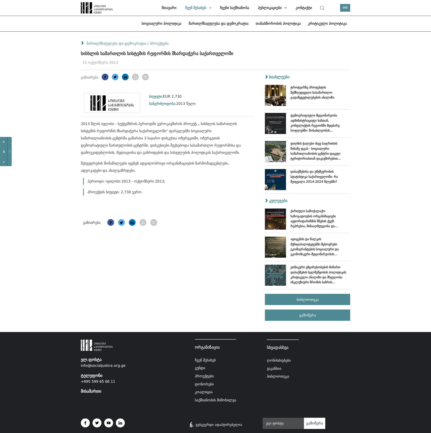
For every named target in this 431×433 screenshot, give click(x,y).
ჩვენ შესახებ (195, 8)
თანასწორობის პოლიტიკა (278, 23)
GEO (345, 7)
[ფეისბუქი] (105, 77)
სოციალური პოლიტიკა (161, 23)
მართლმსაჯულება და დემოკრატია (218, 23)
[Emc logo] (96, 7)
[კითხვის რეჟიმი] (145, 77)
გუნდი (200, 368)
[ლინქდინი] (125, 77)
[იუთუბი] (108, 422)
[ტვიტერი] (115, 77)
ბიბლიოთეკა (308, 299)
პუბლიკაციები (270, 8)
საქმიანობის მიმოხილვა (215, 400)
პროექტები (159, 43)
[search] (322, 8)
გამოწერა (307, 315)
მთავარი (169, 8)
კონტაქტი (304, 8)
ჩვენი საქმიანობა (234, 8)
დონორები (204, 384)
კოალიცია (204, 392)
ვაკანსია (274, 368)
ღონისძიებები (279, 360)
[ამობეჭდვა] (135, 77)
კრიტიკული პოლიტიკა (327, 23)
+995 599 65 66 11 (98, 381)
